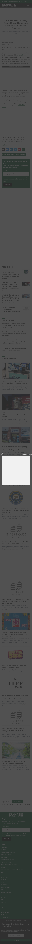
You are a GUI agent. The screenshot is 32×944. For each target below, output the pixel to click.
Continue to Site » (27, 454)
